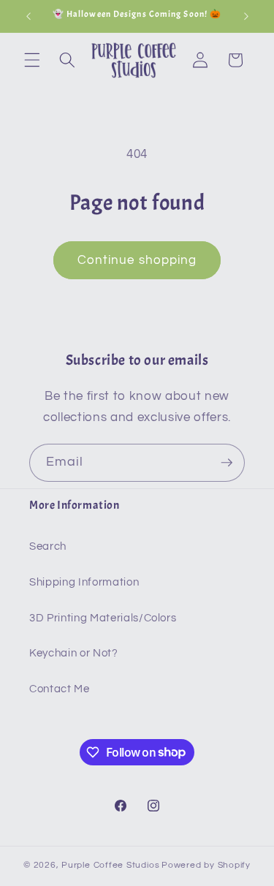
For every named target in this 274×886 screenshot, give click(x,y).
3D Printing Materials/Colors (102, 618)
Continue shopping (137, 260)
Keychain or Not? (73, 653)
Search (47, 546)
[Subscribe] (226, 463)
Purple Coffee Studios (110, 865)
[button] (32, 59)
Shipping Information (84, 582)
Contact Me (59, 688)
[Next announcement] (246, 16)
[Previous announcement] (28, 16)
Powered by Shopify (206, 865)
